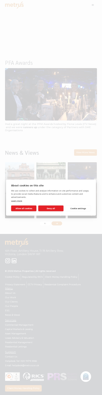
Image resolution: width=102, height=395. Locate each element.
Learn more (16, 200)
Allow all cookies (24, 208)
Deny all (51, 208)
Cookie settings (78, 208)
